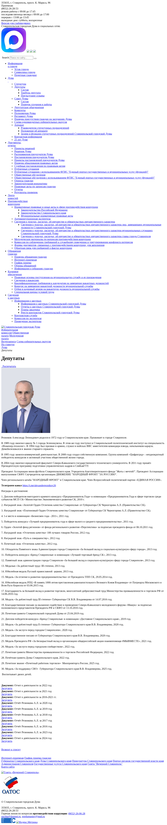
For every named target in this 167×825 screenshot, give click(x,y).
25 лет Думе (21, 139)
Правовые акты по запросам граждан (35, 186)
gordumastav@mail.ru (33, 816)
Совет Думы (21, 98)
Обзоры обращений (25, 265)
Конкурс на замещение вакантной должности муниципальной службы (53, 286)
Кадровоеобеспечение (15, 273)
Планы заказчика (30, 309)
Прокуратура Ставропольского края (92, 761)
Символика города (24, 72)
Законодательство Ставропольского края (43, 213)
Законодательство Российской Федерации (44, 210)
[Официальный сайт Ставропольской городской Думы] (20, 326)
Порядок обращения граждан (30, 256)
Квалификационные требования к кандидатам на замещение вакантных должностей (61, 283)
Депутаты (19, 86)
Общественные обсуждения (29, 174)
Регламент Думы (23, 116)
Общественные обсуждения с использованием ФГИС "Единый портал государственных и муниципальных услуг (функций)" (84, 177)
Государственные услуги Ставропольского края (60, 763)
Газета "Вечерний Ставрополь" (105, 763)
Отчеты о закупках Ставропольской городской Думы (50, 306)
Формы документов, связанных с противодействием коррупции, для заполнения (59, 245)
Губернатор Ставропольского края (20, 761)
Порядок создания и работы (36, 104)
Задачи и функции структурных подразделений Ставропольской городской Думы (66, 133)
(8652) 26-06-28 (76, 813)
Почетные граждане (25, 75)
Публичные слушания (26, 169)
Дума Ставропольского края (55, 761)
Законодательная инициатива (30, 183)
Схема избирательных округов (34, 341)
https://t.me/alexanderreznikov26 (39, 485)
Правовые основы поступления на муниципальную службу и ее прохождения (57, 277)
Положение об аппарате (34, 130)
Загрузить (6, 688)
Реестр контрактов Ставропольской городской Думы (50, 312)
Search (5, 57)
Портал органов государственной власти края (138, 761)
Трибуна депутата (31, 92)
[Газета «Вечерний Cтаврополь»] (20, 772)
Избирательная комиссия (9, 331)
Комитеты (20, 110)
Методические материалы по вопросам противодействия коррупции (52, 239)
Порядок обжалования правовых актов (36, 163)
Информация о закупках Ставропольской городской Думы (53, 303)
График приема (22, 262)
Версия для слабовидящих (15, 23)
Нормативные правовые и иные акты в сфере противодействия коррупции (56, 207)
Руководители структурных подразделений (45, 128)
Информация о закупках (27, 300)
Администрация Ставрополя (17, 763)
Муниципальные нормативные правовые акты (47, 215)
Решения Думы (22, 151)
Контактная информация (28, 136)
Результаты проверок (26, 192)
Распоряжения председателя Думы (33, 154)
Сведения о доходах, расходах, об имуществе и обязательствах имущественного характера (64, 221)
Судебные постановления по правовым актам (39, 166)
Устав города (21, 69)
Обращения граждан (14, 252)
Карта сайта (8, 766)
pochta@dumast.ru (11, 816)
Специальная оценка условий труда (34, 292)
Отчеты (18, 189)
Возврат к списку (11, 749)
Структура (20, 84)
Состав (25, 89)
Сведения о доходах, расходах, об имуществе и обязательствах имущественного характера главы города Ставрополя (86, 236)
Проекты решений (24, 148)
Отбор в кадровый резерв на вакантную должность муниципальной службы (56, 289)
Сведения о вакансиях (26, 280)
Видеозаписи (8, 341)
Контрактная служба (25, 315)
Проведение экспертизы (27, 321)
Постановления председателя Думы (34, 157)
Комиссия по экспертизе (28, 318)
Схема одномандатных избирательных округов (40, 122)
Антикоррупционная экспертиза (32, 218)
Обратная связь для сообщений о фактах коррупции (43, 248)
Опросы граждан (23, 180)
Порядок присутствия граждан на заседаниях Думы (43, 119)
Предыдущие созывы (33, 95)
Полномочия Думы (25, 113)
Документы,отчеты (14, 144)
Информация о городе (15, 65)
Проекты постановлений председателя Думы (39, 160)
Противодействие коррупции (18, 202)
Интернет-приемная (25, 259)
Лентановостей (13, 197)
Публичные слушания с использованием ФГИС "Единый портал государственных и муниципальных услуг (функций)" (81, 171)
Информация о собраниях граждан (33, 268)
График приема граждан (37, 758)
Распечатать (8, 366)
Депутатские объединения (29, 107)
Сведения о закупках (14, 296)
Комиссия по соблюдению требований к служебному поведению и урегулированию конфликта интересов (73, 242)
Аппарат (19, 125)
